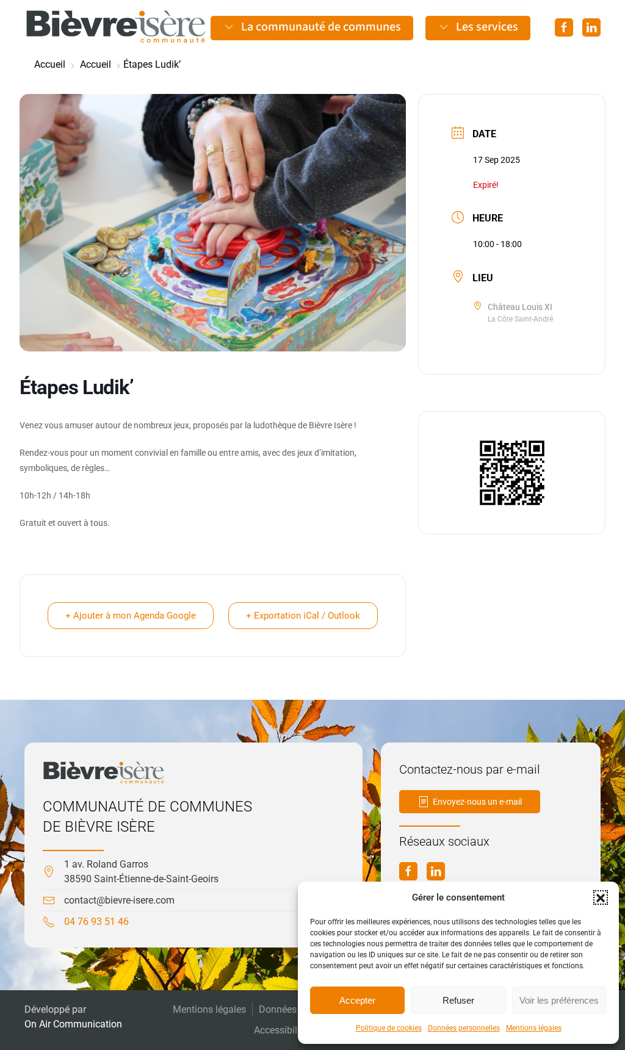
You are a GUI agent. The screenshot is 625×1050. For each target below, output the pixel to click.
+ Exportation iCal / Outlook (303, 615)
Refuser (458, 1000)
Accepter (357, 1000)
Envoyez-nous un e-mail (477, 802)
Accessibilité (281, 1030)
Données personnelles (464, 1028)
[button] (600, 897)
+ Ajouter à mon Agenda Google (130, 615)
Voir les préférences (559, 1000)
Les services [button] (487, 26)
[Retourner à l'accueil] (116, 27)
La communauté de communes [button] (321, 26)
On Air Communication (73, 1024)
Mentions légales (534, 1028)
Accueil (49, 64)
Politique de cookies (389, 1028)
